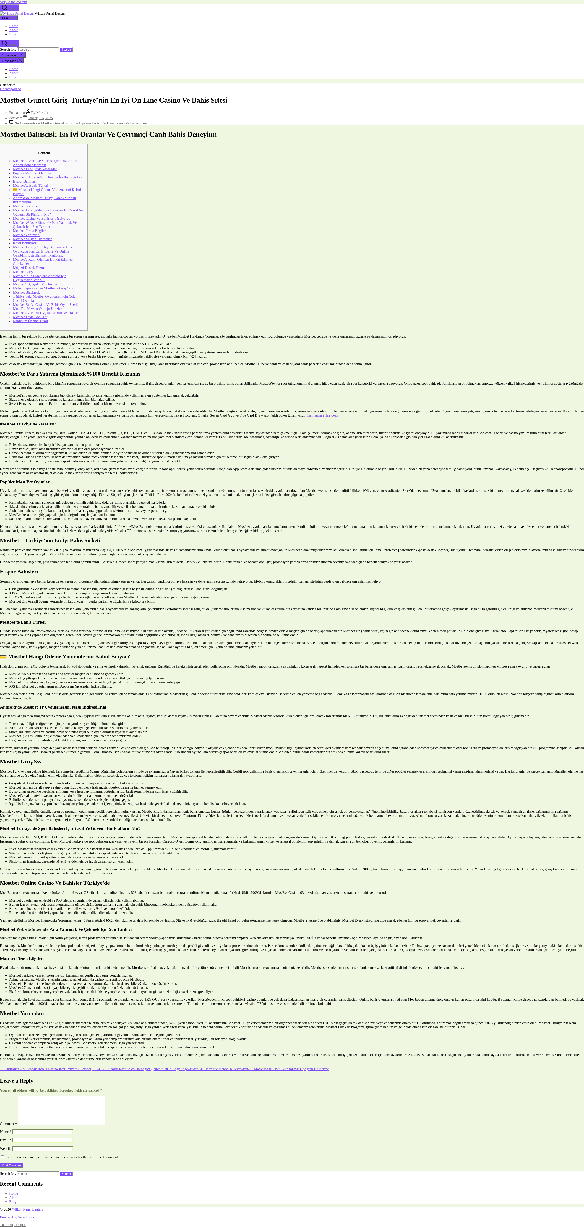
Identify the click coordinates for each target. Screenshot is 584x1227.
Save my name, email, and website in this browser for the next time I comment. (62, 1157)
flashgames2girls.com (322, 415)
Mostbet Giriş (23, 272)
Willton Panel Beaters (27, 1209)
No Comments (80, 123)
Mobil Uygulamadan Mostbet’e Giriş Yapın (44, 288)
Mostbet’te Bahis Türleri (30, 185)
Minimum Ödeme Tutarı (30, 321)
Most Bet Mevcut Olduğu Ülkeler (37, 309)
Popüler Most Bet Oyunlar (32, 173)
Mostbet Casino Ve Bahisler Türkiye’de (41, 218)
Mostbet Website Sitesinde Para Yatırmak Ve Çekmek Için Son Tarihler (45, 225)
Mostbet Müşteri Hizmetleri (32, 239)
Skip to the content (13, 2)
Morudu (42, 113)
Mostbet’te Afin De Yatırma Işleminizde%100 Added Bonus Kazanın (45, 163)
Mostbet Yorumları (26, 235)
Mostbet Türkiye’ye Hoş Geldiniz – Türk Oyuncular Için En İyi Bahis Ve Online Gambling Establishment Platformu (42, 251)
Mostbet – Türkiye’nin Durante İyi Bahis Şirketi (47, 177)
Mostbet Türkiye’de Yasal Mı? (35, 169)
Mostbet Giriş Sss (25, 206)
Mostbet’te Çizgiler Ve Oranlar (35, 284)
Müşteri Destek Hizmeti (30, 268)
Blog (12, 34)
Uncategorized (10, 89)
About (13, 30)
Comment (8, 1124)
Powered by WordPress (17, 1217)
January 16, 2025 (40, 118)
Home (13, 26)
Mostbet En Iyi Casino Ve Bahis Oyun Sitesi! (45, 305)
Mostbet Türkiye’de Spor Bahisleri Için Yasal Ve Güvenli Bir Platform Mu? (48, 212)
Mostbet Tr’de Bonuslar (30, 317)
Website (5, 1148)
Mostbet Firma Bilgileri (30, 231)
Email (5, 1140)
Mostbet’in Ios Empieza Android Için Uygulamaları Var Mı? (39, 278)
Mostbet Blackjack (26, 292)
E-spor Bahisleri (24, 181)
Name (5, 1132)
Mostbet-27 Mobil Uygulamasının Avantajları (45, 313)
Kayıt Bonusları (24, 243)
